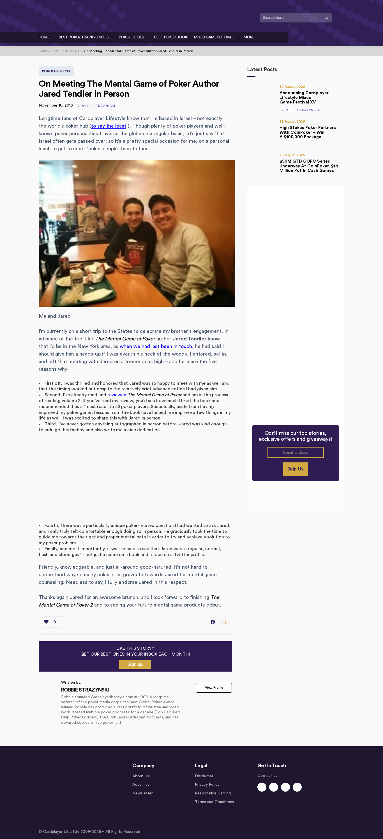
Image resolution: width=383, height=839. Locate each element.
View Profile (214, 687)
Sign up (135, 664)
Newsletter (142, 793)
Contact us (267, 776)
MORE (249, 37)
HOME (44, 37)
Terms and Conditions (214, 802)
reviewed (144, 395)
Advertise (141, 785)
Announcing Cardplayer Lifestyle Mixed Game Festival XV (304, 97)
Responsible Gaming (213, 793)
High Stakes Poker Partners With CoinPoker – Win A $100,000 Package (308, 132)
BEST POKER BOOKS (172, 37)
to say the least (108, 125)
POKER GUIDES (131, 37)
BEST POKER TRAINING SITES (84, 37)
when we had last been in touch (156, 346)
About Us (140, 776)
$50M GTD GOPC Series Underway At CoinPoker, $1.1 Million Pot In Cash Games (309, 166)
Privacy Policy (207, 785)
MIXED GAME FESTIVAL (214, 37)
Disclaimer (204, 776)
